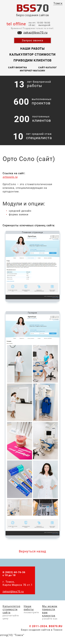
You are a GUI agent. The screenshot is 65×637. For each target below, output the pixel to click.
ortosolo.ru (10, 177)
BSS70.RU (55, 626)
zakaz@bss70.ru (35, 32)
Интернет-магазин (32, 70)
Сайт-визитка (17, 67)
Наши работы (32, 48)
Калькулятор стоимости (32, 54)
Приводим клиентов (32, 60)
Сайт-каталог (47, 67)
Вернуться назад (32, 551)
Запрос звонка (32, 40)
